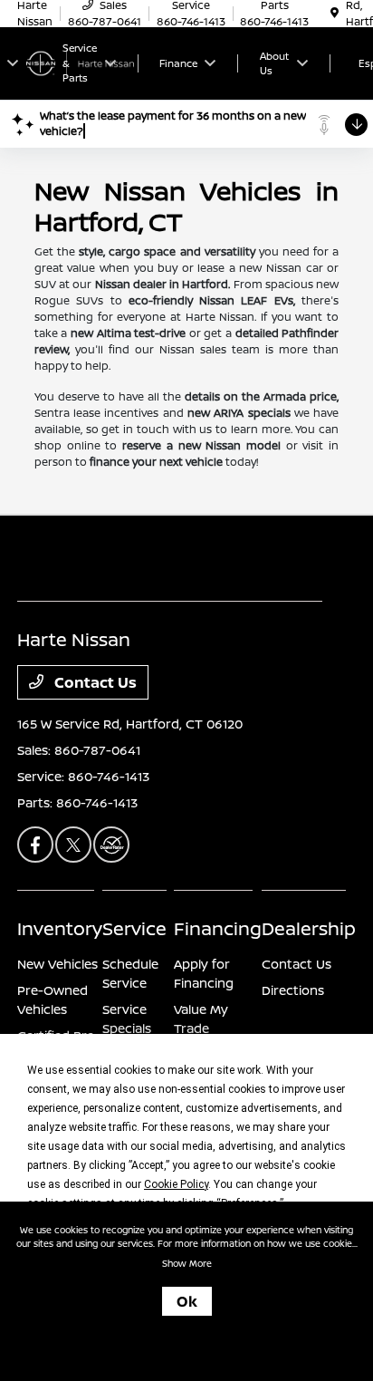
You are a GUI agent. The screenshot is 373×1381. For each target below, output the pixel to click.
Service (134, 928)
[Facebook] (35, 844)
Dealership (309, 928)
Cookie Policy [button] (176, 1184)
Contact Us (94, 682)
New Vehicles (57, 963)
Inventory (59, 928)
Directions (293, 990)
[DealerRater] (111, 844)
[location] (334, 13)
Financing (218, 928)
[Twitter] (73, 844)
